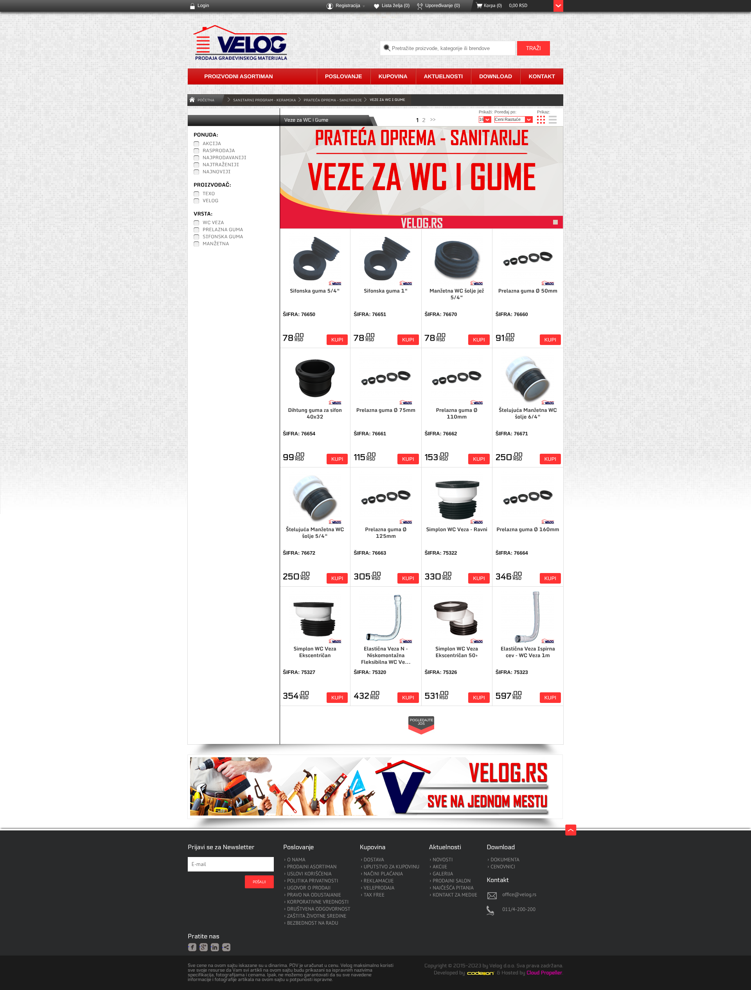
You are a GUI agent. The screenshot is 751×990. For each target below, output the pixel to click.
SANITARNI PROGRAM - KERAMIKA (264, 100)
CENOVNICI (502, 867)
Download (495, 76)
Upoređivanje (442, 5)
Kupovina (393, 76)
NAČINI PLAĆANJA (383, 874)
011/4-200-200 (518, 909)
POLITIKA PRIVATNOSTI (312, 881)
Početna (206, 100)
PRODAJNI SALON (452, 881)
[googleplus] (204, 947)
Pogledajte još (421, 722)
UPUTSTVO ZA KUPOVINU (391, 867)
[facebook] (193, 947)
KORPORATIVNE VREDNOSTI (318, 902)
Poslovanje (343, 76)
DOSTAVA (374, 860)
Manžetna (216, 244)
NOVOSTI (443, 860)
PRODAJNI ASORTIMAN (311, 867)
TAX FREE (374, 895)
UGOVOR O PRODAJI (309, 888)
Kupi (337, 340)
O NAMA (296, 860)
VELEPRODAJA (379, 888)
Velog (210, 201)
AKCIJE (440, 867)
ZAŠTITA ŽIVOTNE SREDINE (316, 916)
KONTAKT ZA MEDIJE (455, 895)
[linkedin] (215, 947)
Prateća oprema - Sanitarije (333, 100)
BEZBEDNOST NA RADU (312, 923)
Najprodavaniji (224, 158)
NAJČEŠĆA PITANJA (453, 888)
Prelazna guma (223, 230)
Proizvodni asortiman (238, 76)
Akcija (212, 144)
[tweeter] (227, 947)
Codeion (486, 973)
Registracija (348, 5)
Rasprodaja (219, 151)
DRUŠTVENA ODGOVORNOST (318, 909)
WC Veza (213, 223)
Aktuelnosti (443, 76)
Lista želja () (396, 5)
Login (203, 5)
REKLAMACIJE (379, 881)
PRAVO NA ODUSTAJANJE (314, 895)
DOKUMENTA (504, 860)
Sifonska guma (223, 237)
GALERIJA (443, 874)
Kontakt (542, 76)
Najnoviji (217, 172)
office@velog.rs (519, 894)
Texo (209, 194)
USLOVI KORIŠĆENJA (309, 874)
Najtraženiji (221, 165)
